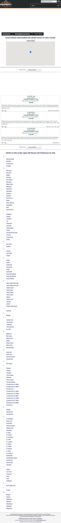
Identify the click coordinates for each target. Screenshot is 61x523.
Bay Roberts (9, 179)
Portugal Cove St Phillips (12, 402)
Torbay (8, 469)
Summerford (9, 460)
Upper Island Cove (10, 485)
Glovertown (9, 267)
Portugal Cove (9, 389)
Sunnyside (8, 465)
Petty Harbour (9, 375)
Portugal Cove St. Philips (12, 400)
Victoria (8, 490)
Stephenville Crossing (11, 458)
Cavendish (8, 218)
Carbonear (8, 214)
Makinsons (9, 333)
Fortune (8, 255)
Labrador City (9, 320)
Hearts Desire (9, 294)
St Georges (9, 448)
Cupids (8, 239)
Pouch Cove (9, 405)
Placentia (8, 377)
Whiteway (8, 501)
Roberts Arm (9, 412)
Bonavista (8, 193)
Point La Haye (9, 379)
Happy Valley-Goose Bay (12, 283)
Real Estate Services (41, 520)
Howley (8, 304)
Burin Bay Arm (9, 209)
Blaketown (9, 186)
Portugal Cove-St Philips (12, 396)
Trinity (7, 476)
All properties (6, 34)
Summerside (9, 462)
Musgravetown (10, 347)
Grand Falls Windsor (11, 276)
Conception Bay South (11, 232)
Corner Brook (9, 237)
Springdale (9, 430)
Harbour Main (9, 290)
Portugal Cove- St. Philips (12, 398)
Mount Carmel (9, 343)
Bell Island (8, 182)
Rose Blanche (9, 414)
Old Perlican (9, 363)
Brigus (7, 200)
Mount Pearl (9, 345)
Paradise (8, 370)
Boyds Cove (9, 198)
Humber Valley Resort (11, 306)
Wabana (8, 494)
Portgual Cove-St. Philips (12, 384)
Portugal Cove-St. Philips (12, 391)
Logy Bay (8, 329)
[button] (30, 52)
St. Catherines (9, 437)
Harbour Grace (10, 287)
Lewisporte (9, 324)
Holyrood (8, 301)
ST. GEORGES (9, 419)
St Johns (8, 451)
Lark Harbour (9, 322)
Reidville (8, 409)
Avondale (8, 166)
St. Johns (8, 439)
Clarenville (8, 225)
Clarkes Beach (9, 228)
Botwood (8, 195)
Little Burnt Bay (10, 327)
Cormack (8, 235)
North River (9, 354)
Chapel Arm (9, 223)
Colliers (8, 230)
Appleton (8, 161)
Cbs (7, 221)
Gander (8, 262)
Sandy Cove (9, 421)
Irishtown (8, 310)
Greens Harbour (10, 278)
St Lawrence (9, 453)
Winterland (9, 506)
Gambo (8, 260)
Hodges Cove (9, 299)
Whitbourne (9, 499)
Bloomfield (9, 191)
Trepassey (9, 474)
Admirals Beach (10, 159)
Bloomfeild (9, 189)
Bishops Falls (9, 184)
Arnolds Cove (9, 163)
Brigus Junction (10, 202)
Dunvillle (8, 246)
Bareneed (8, 172)
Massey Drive (9, 338)
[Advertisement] (30, 20)
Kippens (8, 315)
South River (9, 423)
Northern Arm (9, 359)
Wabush (8, 497)
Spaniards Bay (9, 428)
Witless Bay (9, 508)
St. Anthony (9, 435)
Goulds (8, 269)
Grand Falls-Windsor (11, 274)
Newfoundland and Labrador (22, 34)
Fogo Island (9, 253)
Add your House (24, 518)
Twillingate (9, 481)
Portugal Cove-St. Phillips (12, 393)
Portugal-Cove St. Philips (12, 386)
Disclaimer (39, 518)
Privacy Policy (32, 518)
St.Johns (8, 432)
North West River (10, 356)
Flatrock (8, 251)
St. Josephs (9, 442)
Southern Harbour (10, 425)
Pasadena (8, 373)
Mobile (8, 340)
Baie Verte (9, 170)
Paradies (8, 368)
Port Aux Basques (10, 382)
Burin (7, 207)
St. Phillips (9, 446)
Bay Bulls (8, 177)
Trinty (7, 478)
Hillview (8, 297)
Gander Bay (9, 264)
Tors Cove (8, 471)
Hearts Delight (10, 292)
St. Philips (8, 444)
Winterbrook (9, 504)
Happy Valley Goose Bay (12, 285)
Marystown (9, 336)
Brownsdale (9, 205)
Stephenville (9, 455)
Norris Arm (9, 352)
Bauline (8, 175)
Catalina (8, 216)
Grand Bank (9, 271)
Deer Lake (9, 244)
